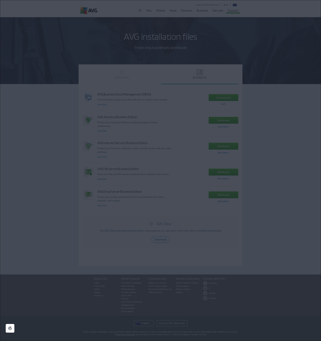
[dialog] (160, 170)
